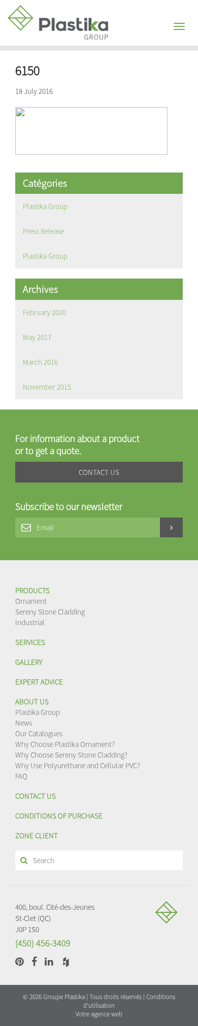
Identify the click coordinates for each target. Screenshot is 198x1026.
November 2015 (47, 387)
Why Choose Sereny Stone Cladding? (71, 755)
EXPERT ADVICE (39, 682)
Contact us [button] (99, 472)
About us (32, 701)
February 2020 (44, 312)
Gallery (29, 662)
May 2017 (37, 337)
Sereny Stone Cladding (50, 612)
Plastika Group (45, 206)
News (23, 723)
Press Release (43, 231)
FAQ (21, 776)
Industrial (30, 622)
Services (30, 642)
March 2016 (40, 362)
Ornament (31, 601)
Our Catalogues (38, 733)
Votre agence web (99, 1014)
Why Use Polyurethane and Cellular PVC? (77, 765)
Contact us (35, 796)
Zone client (36, 835)
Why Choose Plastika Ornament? (65, 744)
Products (32, 590)
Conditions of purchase (59, 815)
